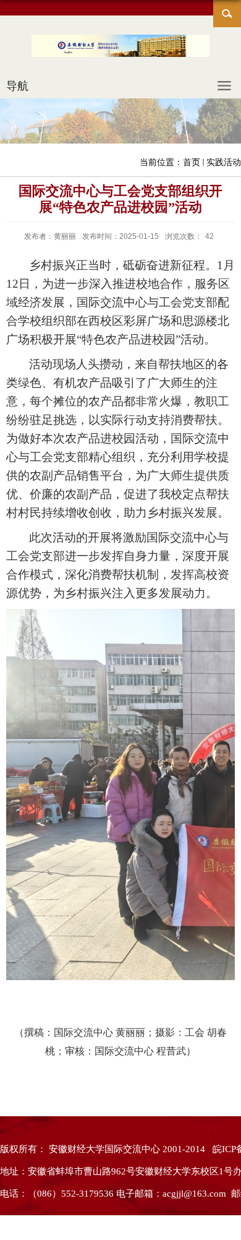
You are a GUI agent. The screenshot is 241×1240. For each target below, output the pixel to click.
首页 (191, 162)
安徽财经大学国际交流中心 (104, 1149)
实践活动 (223, 162)
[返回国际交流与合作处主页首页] (120, 48)
